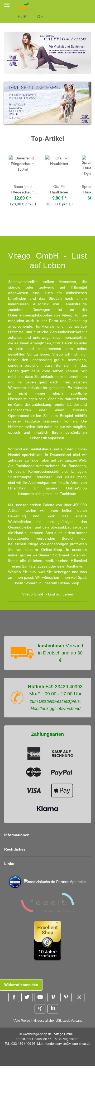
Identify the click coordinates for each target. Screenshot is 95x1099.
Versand (77, 1020)
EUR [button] (22, 16)
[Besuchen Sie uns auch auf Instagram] (79, 997)
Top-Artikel (47, 138)
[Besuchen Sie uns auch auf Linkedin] (53, 1008)
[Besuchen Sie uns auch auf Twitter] (26, 997)
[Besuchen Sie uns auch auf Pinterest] (65, 997)
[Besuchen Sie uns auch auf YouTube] (40, 997)
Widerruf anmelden (21, 985)
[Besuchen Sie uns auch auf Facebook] (13, 997)
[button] (92, 5)
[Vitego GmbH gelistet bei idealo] (15, 882)
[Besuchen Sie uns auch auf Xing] (40, 1008)
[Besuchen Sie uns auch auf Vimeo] (53, 997)
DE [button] (40, 16)
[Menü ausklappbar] (7, 4)
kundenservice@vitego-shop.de (68, 1044)
